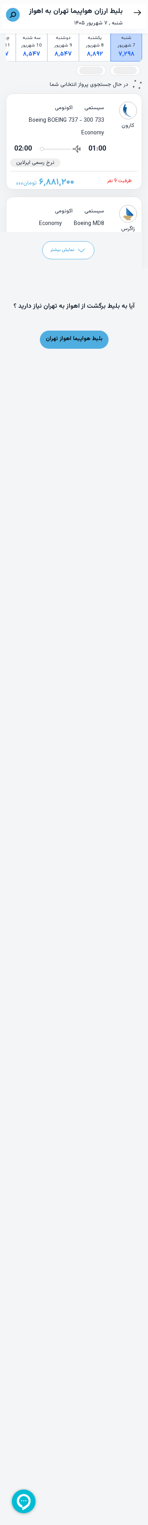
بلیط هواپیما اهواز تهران (74, 339)
